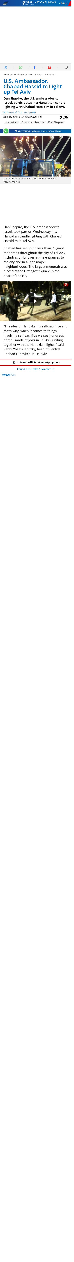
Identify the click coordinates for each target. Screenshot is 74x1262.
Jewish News (34, 75)
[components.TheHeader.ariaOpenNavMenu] (12, 3)
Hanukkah (11, 122)
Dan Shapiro (55, 122)
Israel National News (15, 75)
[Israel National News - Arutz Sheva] (39, 3)
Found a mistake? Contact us (35, 369)
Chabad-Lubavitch (33, 122)
